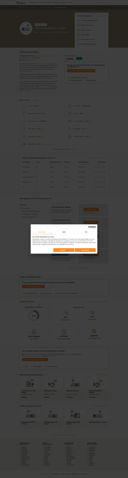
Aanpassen (63, 250)
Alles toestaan (85, 250)
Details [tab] (64, 232)
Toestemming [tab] (41, 232)
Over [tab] (86, 232)
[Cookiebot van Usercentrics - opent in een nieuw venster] (89, 227)
